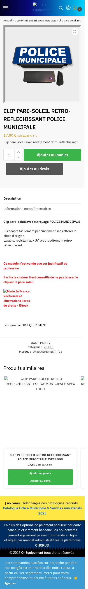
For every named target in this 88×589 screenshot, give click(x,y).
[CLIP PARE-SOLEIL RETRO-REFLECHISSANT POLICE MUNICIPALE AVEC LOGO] (40, 412)
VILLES (48, 347)
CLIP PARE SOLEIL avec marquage (35, 20)
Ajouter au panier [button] (40, 473)
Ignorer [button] (10, 583)
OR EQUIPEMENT (44, 352)
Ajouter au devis (34, 168)
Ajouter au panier (52, 154)
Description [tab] (12, 198)
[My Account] (68, 8)
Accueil (7, 20)
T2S (59, 352)
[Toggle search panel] (61, 8)
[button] (76, 8)
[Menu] (10, 8)
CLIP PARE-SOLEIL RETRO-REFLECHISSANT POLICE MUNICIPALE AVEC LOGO (40, 457)
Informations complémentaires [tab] (27, 209)
